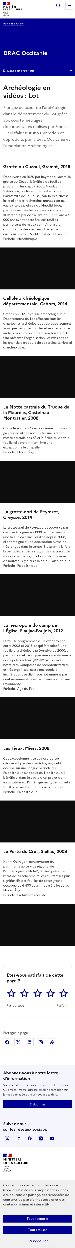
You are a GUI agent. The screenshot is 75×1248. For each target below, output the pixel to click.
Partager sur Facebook (7, 1042)
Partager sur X (18, 1042)
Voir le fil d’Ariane (13, 23)
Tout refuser (37, 1229)
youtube (52, 1138)
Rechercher (58, 6)
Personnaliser (38, 1240)
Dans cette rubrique (20, 71)
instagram (41, 1138)
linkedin (18, 1138)
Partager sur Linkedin (30, 1042)
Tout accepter (37, 1218)
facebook (30, 1138)
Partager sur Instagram (41, 1042)
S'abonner (37, 1104)
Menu (69, 6)
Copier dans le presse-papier (52, 1042)
